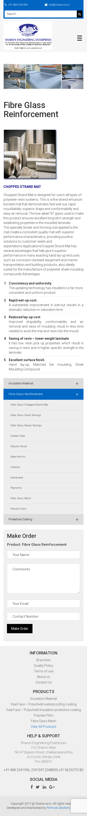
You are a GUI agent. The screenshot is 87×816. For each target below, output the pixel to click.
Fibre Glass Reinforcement (43, 394)
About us (43, 677)
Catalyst (15, 467)
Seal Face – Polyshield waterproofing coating (44, 704)
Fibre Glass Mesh (20, 498)
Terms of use (43, 671)
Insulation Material (43, 383)
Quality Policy (43, 665)
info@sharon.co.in (59, 4)
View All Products (43, 726)
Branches (43, 660)
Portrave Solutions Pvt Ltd (63, 807)
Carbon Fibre (17, 435)
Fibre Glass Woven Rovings (26, 425)
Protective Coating (43, 519)
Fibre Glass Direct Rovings (25, 415)
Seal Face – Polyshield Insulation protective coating (43, 710)
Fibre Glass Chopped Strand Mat (29, 404)
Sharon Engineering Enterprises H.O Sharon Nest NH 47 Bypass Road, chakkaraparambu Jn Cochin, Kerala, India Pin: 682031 (44, 752)
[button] (9, 76)
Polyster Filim (18, 508)
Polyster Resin (18, 446)
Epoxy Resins (18, 456)
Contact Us (43, 682)
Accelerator (16, 477)
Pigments (16, 487)
